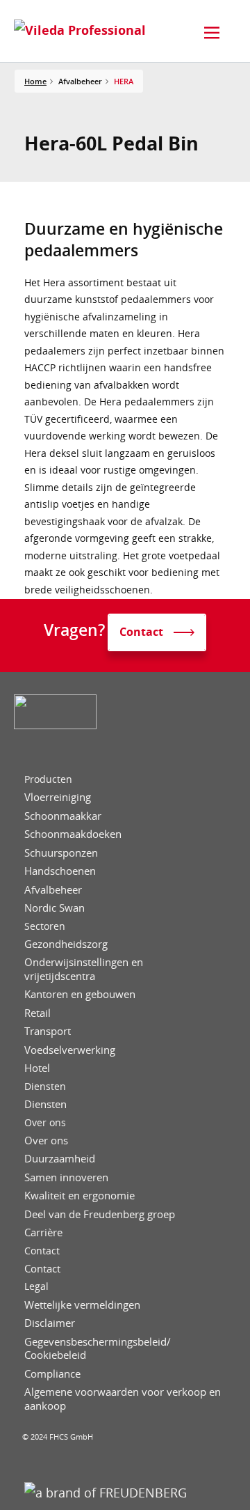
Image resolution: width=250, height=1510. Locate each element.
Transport (47, 1031)
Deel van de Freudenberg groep (99, 1214)
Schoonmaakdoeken (73, 834)
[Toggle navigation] (212, 33)
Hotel (37, 1068)
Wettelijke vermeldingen (82, 1304)
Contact (42, 1251)
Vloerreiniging (57, 797)
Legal (36, 1286)
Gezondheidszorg (66, 944)
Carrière (43, 1232)
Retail (37, 1013)
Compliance (52, 1373)
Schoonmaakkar (62, 816)
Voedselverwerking (69, 1050)
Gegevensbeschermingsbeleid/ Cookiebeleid (97, 1348)
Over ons (45, 1122)
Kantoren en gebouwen (79, 994)
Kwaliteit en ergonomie (79, 1195)
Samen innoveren (66, 1177)
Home (35, 81)
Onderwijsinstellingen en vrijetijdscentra (83, 969)
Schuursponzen (61, 852)
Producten (48, 779)
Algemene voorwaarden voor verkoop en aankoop (122, 1398)
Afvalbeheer (53, 889)
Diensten (45, 1086)
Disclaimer (49, 1323)
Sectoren (44, 926)
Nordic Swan (54, 907)
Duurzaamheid (59, 1158)
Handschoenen (60, 871)
